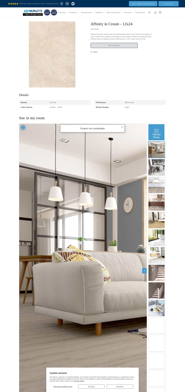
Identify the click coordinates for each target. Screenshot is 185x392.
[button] (62, 12)
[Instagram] (67, 4)
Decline (119, 387)
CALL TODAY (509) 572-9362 (143, 4)
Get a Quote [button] (114, 45)
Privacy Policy (79, 381)
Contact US (168, 4)
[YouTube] (73, 4)
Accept (91, 387)
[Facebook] (61, 4)
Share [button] (95, 52)
